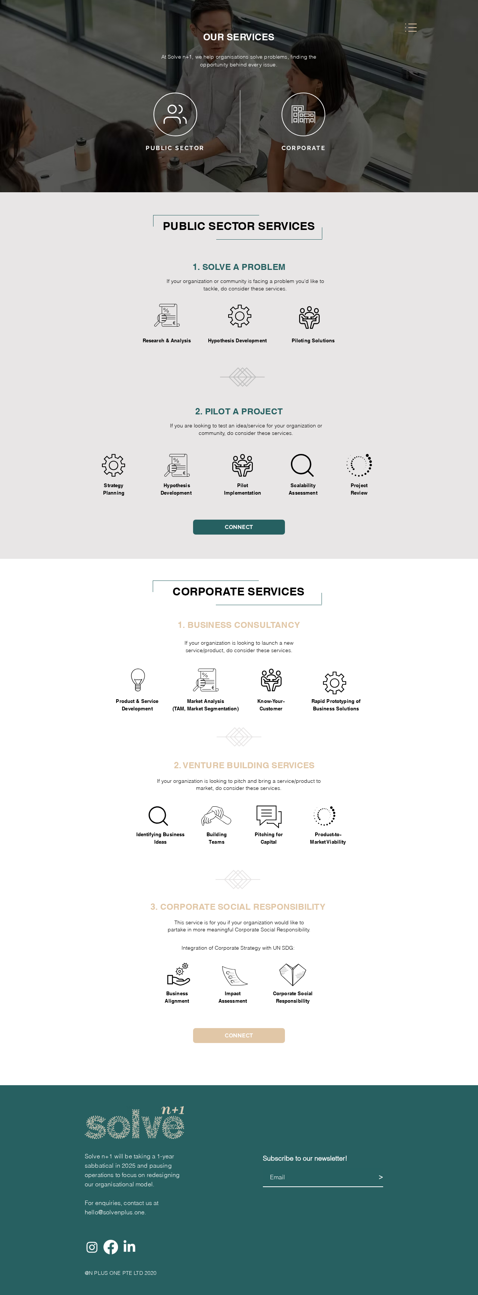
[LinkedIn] (129, 1247)
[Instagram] (92, 1247)
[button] (411, 28)
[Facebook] (110, 1247)
